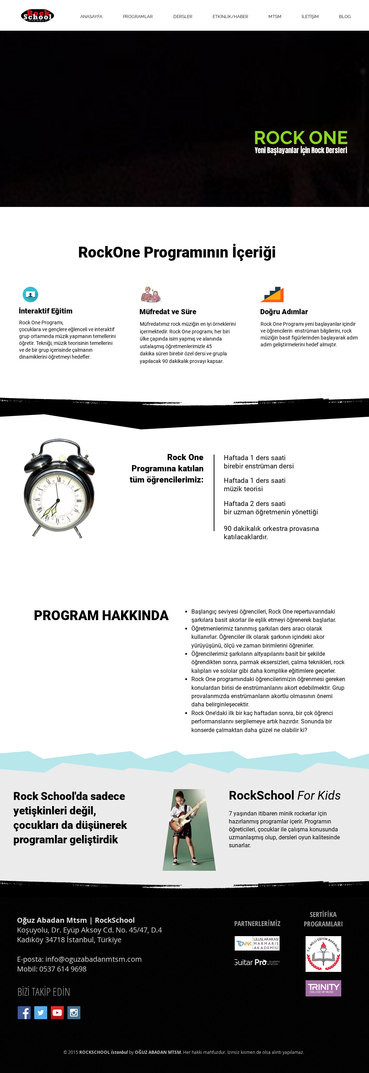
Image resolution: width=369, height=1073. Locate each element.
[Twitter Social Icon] (40, 1012)
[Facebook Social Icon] (24, 1012)
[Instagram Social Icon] (73, 1012)
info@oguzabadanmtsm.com (93, 959)
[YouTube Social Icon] (57, 1012)
